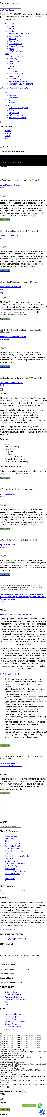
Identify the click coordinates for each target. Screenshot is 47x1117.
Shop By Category (17, 56)
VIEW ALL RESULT (7, 10)
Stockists (8, 68)
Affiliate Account (16, 115)
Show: (2, 169)
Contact (8, 100)
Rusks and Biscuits (12, 873)
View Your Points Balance (15, 999)
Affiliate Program (12, 1016)
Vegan (7, 881)
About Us (13, 28)
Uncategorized (11, 836)
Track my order (15, 58)
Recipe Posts (14, 97)
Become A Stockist (12, 1024)
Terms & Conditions (13, 994)
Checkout (13, 66)
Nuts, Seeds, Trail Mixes (15, 863)
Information (10, 31)
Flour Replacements (13, 848)
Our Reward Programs (18, 107)
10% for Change (16, 51)
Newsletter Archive (13, 1026)
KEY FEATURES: (9, 674)
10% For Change (11, 1019)
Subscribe (13, 102)
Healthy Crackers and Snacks (17, 856)
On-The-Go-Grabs (12, 866)
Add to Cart (5, 1109)
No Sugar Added (11, 861)
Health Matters (15, 43)
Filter (2, 893)
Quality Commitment (18, 46)
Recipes (8, 92)
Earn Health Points (13, 1014)
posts (11, 48)
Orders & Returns (12, 992)
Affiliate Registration (18, 81)
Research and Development (21, 84)
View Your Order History (15, 997)
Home (11, 26)
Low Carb (9, 858)
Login (7, 1029)
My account (14, 61)
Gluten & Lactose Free (14, 851)
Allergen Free (10, 838)
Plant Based (10, 868)
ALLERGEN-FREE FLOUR (19, 33)
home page (9, 23)
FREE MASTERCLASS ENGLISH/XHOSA (16, 614)
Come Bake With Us (17, 36)
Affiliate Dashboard (17, 117)
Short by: (3, 167)
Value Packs (10, 878)
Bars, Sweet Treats (13, 843)
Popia (7, 1002)
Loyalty (8, 105)
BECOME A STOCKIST (18, 74)
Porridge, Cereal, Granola (15, 871)
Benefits (12, 38)
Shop (7, 53)
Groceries (9, 853)
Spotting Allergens (17, 41)
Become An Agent (16, 79)
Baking (8, 841)
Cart (11, 63)
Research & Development (15, 1021)
